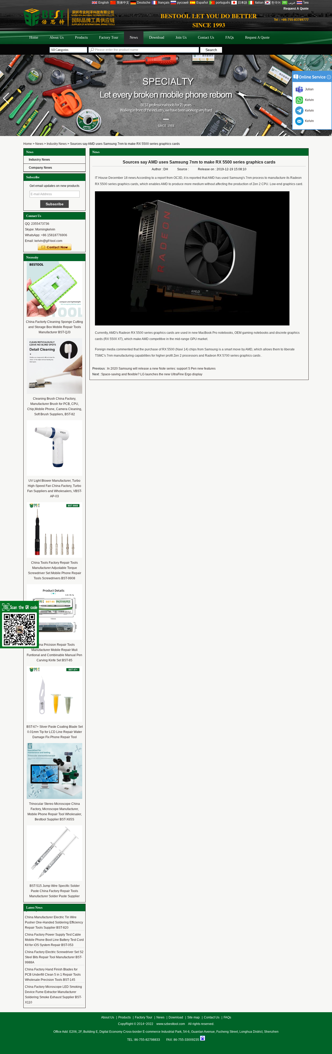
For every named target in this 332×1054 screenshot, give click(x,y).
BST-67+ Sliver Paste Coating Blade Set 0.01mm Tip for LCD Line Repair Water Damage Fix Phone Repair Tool (54, 732)
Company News (40, 167)
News (134, 37)
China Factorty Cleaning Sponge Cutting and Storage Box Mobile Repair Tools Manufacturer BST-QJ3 (54, 327)
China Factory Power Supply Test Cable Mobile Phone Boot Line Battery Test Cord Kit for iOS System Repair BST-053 (54, 940)
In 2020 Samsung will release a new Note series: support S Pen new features (161, 368)
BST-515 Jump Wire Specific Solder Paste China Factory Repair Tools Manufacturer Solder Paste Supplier (54, 891)
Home (33, 37)
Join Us (181, 37)
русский (183, 2)
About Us (57, 37)
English (103, 2)
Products (81, 37)
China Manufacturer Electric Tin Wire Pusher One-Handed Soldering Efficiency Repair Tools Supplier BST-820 (54, 922)
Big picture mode (285, 198)
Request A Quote (296, 8)
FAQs (229, 37)
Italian (259, 2)
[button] (6, 98)
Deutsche (143, 2)
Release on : (207, 169)
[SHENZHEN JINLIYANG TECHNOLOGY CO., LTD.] (69, 25)
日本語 (242, 2)
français (163, 2)
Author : (157, 169)
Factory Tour (108, 37)
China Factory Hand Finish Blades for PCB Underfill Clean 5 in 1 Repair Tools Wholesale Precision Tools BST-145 (53, 975)
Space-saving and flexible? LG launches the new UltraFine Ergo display (151, 374)
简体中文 (123, 2)
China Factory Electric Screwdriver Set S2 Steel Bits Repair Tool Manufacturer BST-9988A (54, 957)
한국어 (276, 2)
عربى (291, 2)
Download (156, 37)
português (223, 2)
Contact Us (206, 37)
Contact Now (54, 247)
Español (202, 2)
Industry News (57, 144)
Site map (193, 1017)
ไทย (306, 2)
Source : (183, 169)
